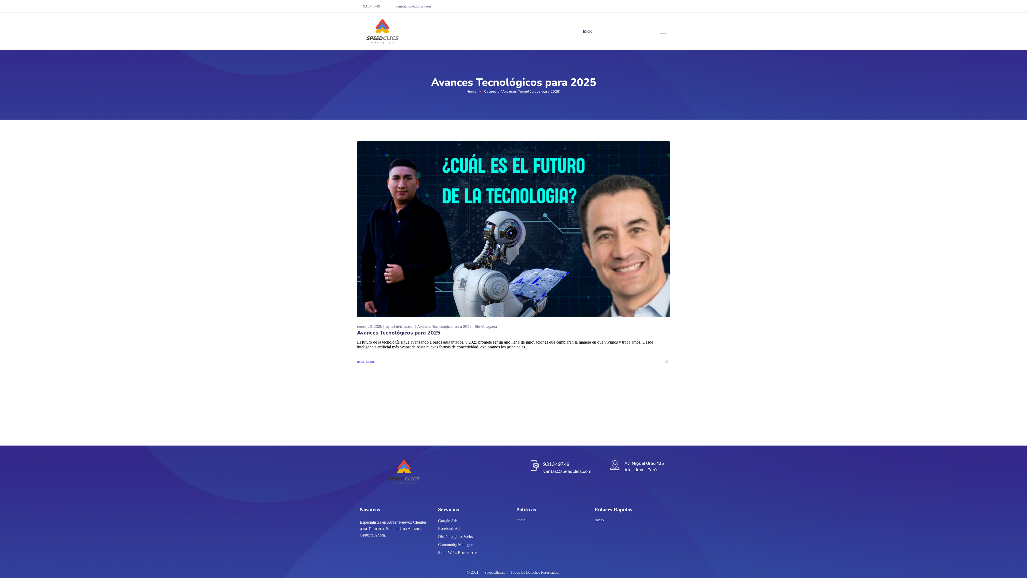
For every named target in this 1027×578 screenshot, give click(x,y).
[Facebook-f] (629, 8)
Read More (366, 361)
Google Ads (447, 521)
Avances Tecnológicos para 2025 (444, 326)
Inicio (587, 31)
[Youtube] (645, 8)
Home (471, 91)
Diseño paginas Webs (455, 536)
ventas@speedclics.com (413, 6)
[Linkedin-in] (668, 8)
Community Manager (455, 544)
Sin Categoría (486, 326)
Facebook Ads (449, 529)
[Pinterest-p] (660, 8)
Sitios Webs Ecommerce (457, 552)
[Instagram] (637, 8)
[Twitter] (652, 8)
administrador (402, 326)
